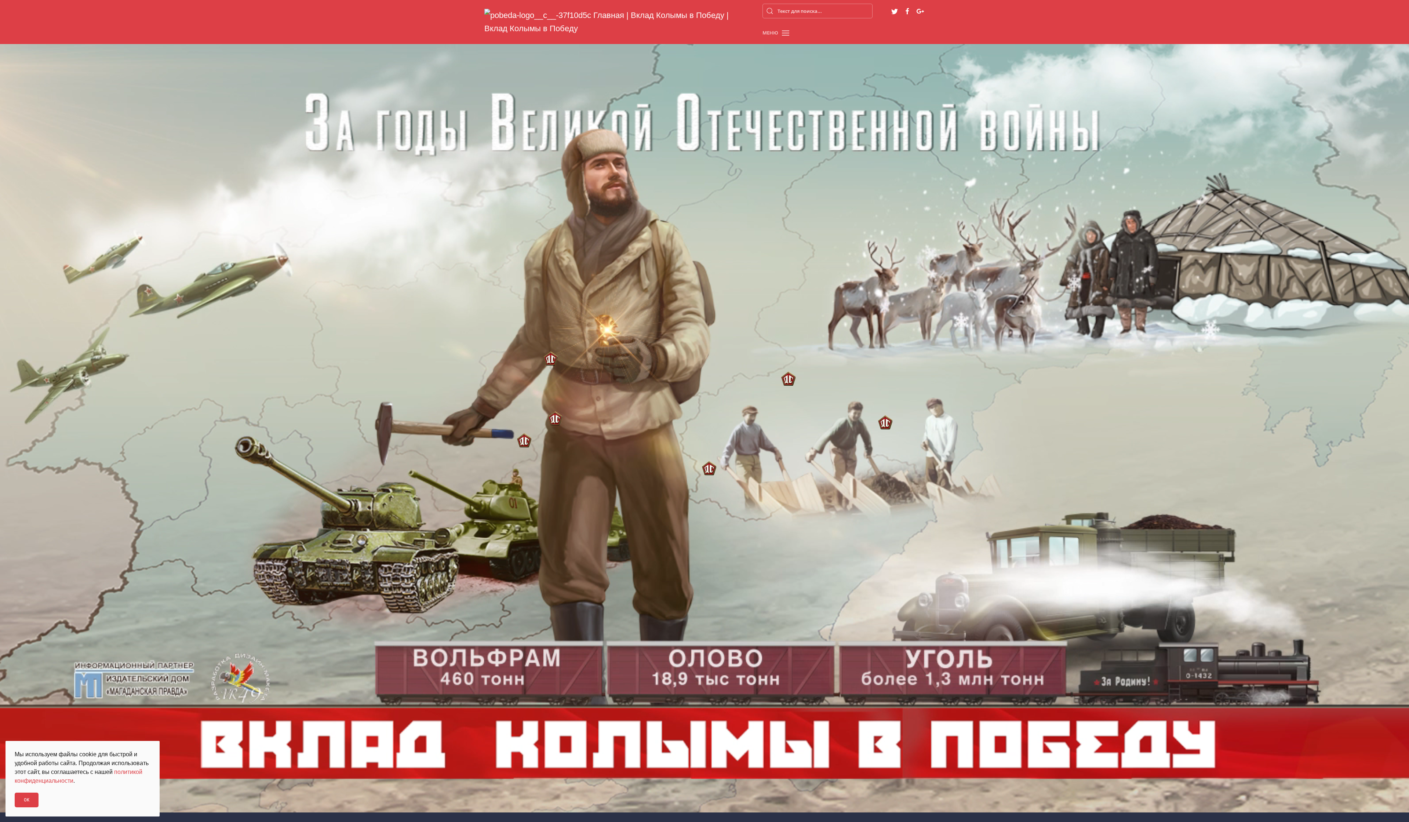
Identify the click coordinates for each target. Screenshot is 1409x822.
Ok (26, 800)
